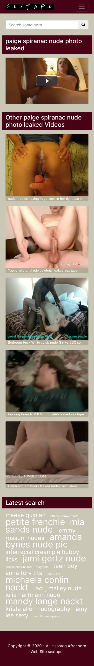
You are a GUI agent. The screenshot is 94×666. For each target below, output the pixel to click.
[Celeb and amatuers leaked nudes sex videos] (47, 452)
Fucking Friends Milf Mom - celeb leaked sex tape (46, 414)
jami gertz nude (54, 558)
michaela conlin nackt (37, 583)
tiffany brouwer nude (64, 516)
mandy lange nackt (44, 601)
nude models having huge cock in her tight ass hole (47, 198)
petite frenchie (35, 522)
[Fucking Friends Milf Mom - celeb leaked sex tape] (47, 381)
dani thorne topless (46, 616)
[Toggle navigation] (81, 7)
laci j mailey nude (58, 588)
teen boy (65, 565)
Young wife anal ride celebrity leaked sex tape (43, 270)
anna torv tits (25, 572)
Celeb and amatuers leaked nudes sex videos (43, 486)
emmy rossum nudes (40, 534)
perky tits (53, 574)
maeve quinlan (26, 515)
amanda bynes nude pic (44, 541)
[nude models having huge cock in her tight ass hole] (47, 165)
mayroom (42, 567)
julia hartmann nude (33, 594)
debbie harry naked (19, 567)
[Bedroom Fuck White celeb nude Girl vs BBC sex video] (47, 309)
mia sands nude (45, 526)
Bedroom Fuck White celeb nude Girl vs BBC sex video (50, 342)
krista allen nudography (39, 608)
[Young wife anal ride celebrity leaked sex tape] (47, 237)
